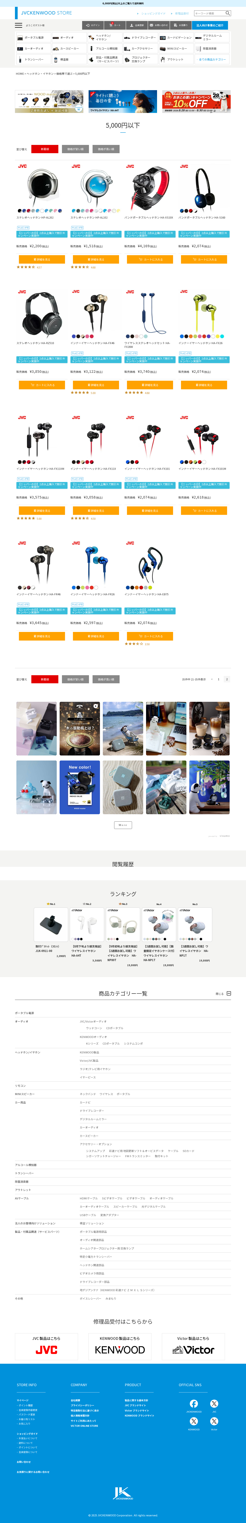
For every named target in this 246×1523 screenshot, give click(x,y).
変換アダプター (109, 1215)
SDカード (188, 1151)
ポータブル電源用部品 (93, 1232)
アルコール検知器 (26, 1165)
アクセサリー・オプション (96, 1144)
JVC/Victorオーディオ (93, 1021)
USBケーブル (88, 1215)
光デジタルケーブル (154, 1206)
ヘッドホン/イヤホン (27, 1052)
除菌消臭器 (21, 1181)
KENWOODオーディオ (93, 1037)
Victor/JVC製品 (89, 1060)
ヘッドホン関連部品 (92, 1265)
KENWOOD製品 (89, 1052)
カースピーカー (89, 1136)
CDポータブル (114, 1028)
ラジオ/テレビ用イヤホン (95, 1069)
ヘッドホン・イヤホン (40, 73)
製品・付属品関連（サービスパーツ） (38, 1232)
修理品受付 (182, 13)
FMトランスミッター (138, 1156)
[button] (211, 679)
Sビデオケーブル (112, 1198)
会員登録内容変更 (28, 1410)
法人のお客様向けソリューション (35, 1223)
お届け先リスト (27, 1419)
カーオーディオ (89, 1127)
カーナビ (85, 1102)
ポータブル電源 (24, 1013)
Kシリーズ (92, 1043)
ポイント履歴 (26, 1405)
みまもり (111, 1298)
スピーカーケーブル (125, 1206)
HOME (20, 73)
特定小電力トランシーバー (96, 1256)
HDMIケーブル (89, 1198)
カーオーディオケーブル (94, 1206)
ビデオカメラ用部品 (92, 1273)
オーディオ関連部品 (92, 1240)
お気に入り (24, 1423)
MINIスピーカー (25, 1094)
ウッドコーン (94, 1028)
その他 (19, 1298)
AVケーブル (22, 1198)
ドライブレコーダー (92, 1110)
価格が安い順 (75, 149)
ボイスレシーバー (90, 1298)
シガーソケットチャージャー (103, 1156)
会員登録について (28, 1452)
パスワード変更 (27, 1414)
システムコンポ (133, 1043)
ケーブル (173, 1151)
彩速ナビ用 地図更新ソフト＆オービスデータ (136, 1151)
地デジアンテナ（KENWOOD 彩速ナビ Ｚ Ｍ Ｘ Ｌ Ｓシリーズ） (118, 1290)
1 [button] (218, 679)
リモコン (20, 1086)
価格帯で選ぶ (64, 73)
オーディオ (21, 1021)
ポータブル (123, 1094)
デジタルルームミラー (93, 1119)
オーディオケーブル (161, 1198)
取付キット (161, 1156)
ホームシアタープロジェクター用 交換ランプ (107, 1248)
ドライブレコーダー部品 (94, 1282)
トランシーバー (24, 1173)
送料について (26, 1443)
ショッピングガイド (153, 13)
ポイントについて (28, 1447)
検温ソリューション (92, 1223)
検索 (228, 13)
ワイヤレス (106, 1094)
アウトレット (23, 1190)
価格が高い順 (106, 149)
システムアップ (95, 1151)
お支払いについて (28, 1438)
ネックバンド (88, 1094)
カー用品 (20, 1102)
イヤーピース (88, 1077)
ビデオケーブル (136, 1198)
